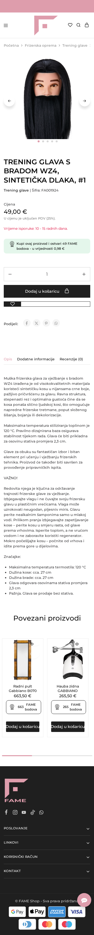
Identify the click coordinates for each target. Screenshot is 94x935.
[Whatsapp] (41, 813)
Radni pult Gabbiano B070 (23, 688)
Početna (11, 45)
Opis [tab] (8, 359)
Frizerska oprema (40, 45)
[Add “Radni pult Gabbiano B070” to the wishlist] (32, 654)
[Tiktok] (32, 813)
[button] (22, 726)
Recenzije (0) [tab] (71, 359)
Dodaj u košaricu (42, 291)
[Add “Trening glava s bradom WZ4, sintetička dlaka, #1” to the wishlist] (12, 304)
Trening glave (74, 45)
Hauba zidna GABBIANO (68, 688)
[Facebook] (6, 813)
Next (84, 100)
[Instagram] (15, 813)
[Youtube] (24, 813)
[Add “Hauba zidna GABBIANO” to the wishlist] (77, 654)
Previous (9, 100)
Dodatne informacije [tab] (36, 359)
